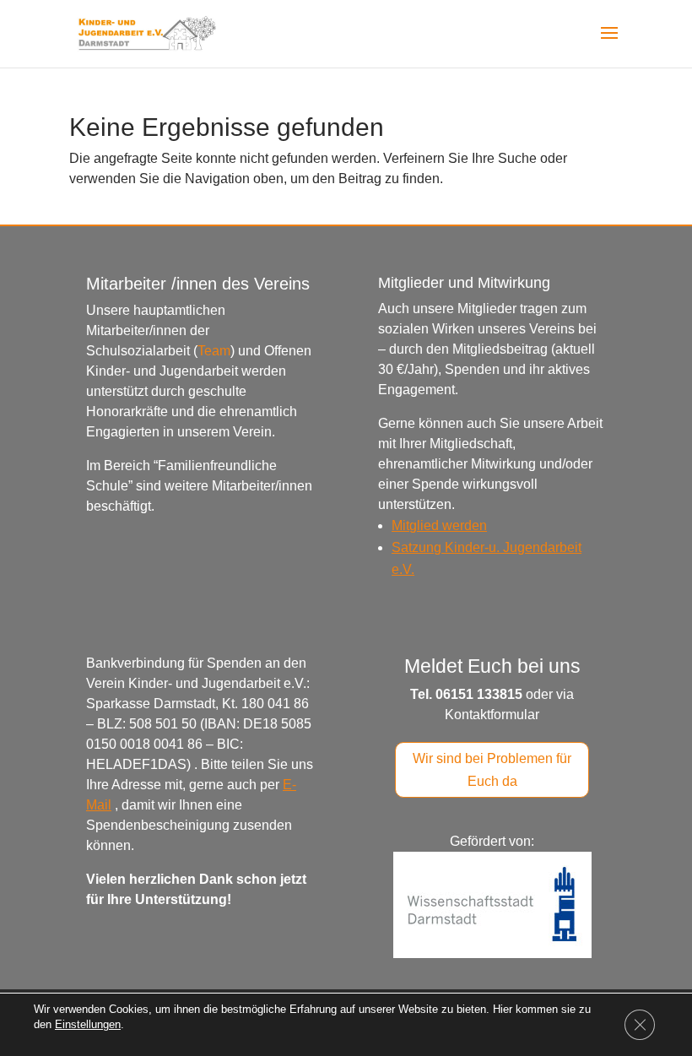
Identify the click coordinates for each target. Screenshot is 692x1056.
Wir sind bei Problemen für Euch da (492, 769)
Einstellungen (88, 1024)
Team (213, 351)
